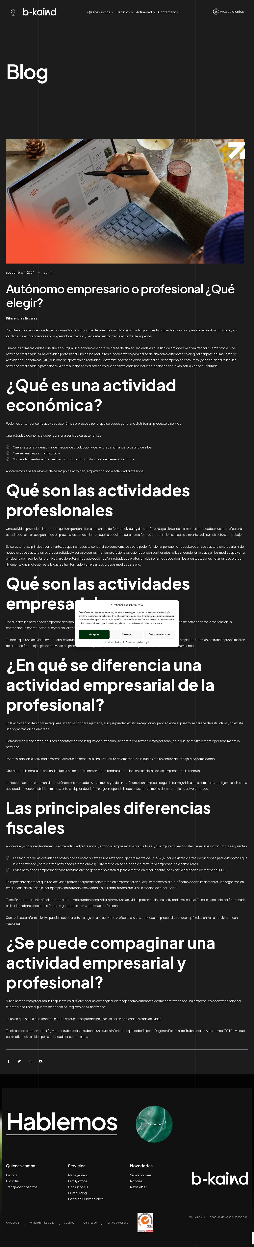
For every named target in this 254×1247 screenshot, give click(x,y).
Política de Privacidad (125, 642)
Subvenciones (140, 1175)
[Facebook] (8, 1061)
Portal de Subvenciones (86, 1199)
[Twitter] (19, 1061)
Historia (11, 1175)
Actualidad (144, 12)
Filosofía (12, 1181)
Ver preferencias (159, 634)
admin (48, 272)
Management (78, 1175)
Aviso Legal (143, 642)
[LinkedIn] (30, 1061)
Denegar (127, 634)
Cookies (109, 642)
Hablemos (61, 1121)
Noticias (136, 1181)
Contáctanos (168, 12)
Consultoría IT (78, 1187)
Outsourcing (77, 1193)
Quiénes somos (98, 12)
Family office (77, 1181)
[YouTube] (40, 1061)
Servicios (123, 12)
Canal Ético (90, 1222)
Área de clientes (232, 11)
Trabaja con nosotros (22, 1187)
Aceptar (94, 634)
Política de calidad (117, 1222)
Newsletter (138, 1187)
